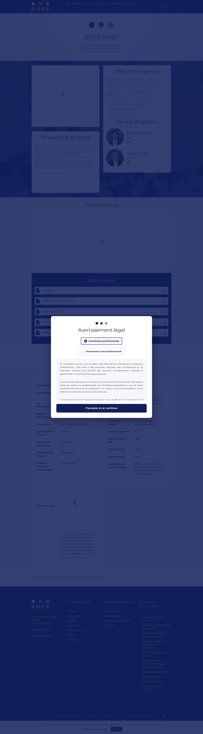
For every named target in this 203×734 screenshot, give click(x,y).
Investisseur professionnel (104, 341)
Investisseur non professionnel (103, 351)
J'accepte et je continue (101, 408)
